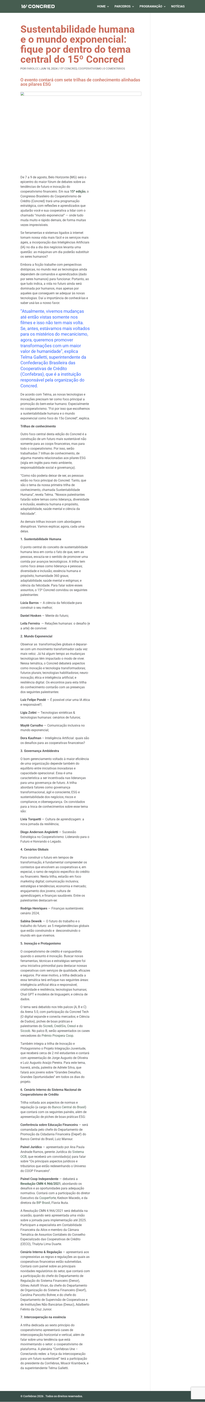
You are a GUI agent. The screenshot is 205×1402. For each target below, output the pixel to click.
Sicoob (25, 1031)
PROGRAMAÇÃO (151, 6)
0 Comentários (114, 68)
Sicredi (48, 1026)
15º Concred (68, 68)
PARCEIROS (123, 6)
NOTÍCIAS (178, 6)
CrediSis (60, 1026)
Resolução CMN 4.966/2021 (40, 1184)
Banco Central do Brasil (68, 1107)
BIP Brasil (43, 1203)
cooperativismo (90, 68)
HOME (101, 6)
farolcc (33, 68)
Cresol (71, 1026)
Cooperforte (47, 1198)
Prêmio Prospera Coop (57, 1036)
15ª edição (77, 191)
